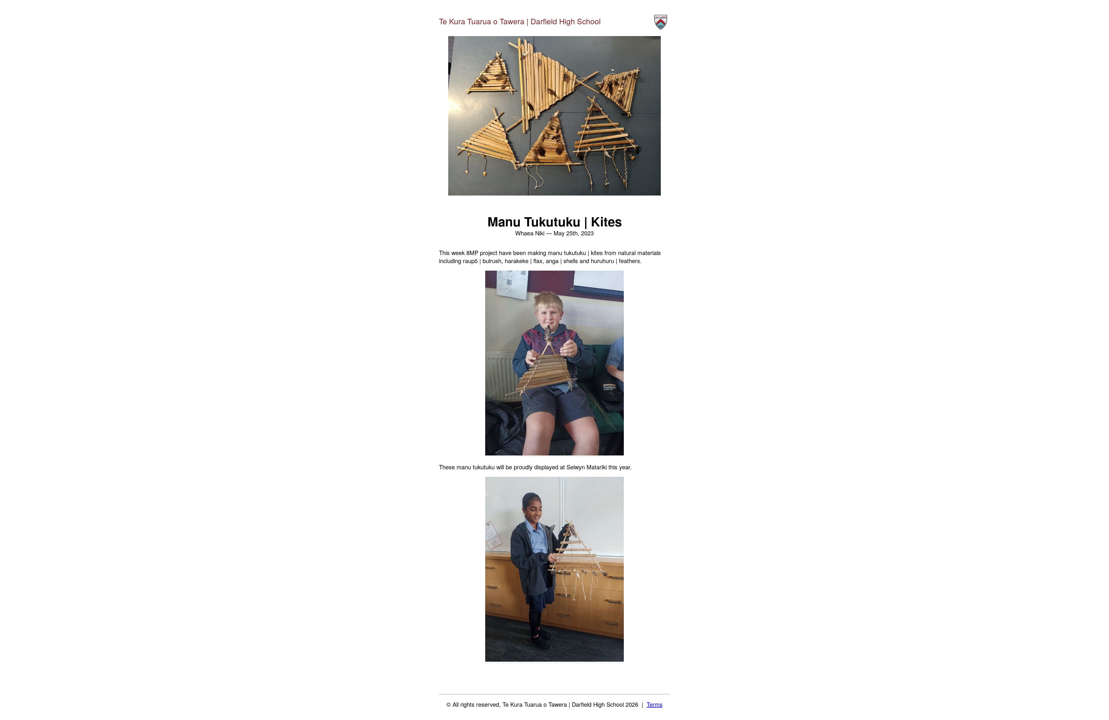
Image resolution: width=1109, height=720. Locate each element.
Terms (655, 704)
